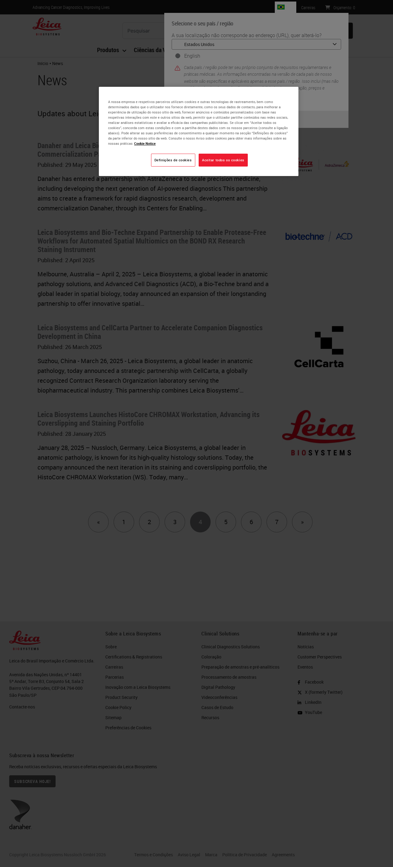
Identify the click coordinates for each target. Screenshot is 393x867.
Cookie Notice (145, 143)
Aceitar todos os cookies (223, 160)
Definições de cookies (173, 160)
